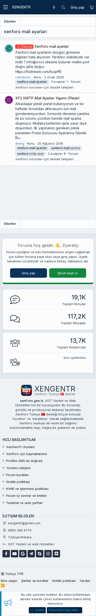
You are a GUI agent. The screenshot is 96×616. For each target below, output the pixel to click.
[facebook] (6, 553)
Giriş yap (28, 273)
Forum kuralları (17, 475)
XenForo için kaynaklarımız (26, 454)
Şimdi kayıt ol (68, 273)
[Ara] (63, 7)
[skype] (39, 553)
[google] (23, 553)
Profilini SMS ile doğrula (24, 461)
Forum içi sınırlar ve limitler (26, 496)
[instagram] (48, 553)
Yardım (85, 581)
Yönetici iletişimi (18, 468)
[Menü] (5, 7)
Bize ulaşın (9, 581)
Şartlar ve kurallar (34, 581)
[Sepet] (91, 7)
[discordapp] (56, 553)
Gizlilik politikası (18, 482)
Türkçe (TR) (13, 574)
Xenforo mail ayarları (45, 46)
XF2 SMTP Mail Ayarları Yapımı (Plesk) (47, 98)
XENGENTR (21, 7)
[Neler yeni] (54, 7)
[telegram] (31, 553)
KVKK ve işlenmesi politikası (27, 489)
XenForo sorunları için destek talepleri (44, 87)
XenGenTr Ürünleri (20, 447)
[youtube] (14, 553)
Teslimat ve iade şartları (24, 503)
